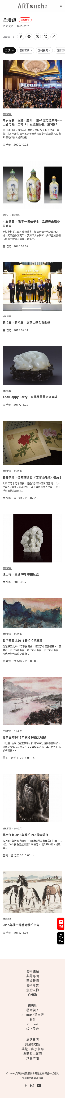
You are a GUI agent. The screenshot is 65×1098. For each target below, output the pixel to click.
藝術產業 (26, 50)
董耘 (5, 758)
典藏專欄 (32, 976)
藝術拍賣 (44, 50)
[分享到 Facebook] (20, 36)
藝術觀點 (16, 215)
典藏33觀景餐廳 (32, 1049)
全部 (9, 50)
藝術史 (6, 215)
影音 (32, 1019)
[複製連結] (53, 36)
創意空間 (32, 1058)
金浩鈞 (7, 145)
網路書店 (32, 1040)
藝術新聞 (7, 316)
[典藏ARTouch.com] (32, 6)
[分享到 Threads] (37, 36)
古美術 (32, 1005)
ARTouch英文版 (32, 1015)
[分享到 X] (45, 36)
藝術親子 (32, 1010)
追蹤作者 (25, 19)
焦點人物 (32, 990)
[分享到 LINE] (28, 36)
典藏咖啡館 (32, 1044)
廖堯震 (7, 661)
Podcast (32, 1024)
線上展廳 (32, 1029)
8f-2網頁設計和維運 (32, 1078)
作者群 (32, 995)
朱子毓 (18, 498)
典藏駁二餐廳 (32, 1054)
